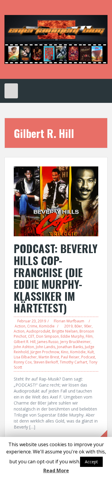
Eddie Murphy (72, 336)
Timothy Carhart (73, 362)
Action (20, 326)
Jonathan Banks (70, 346)
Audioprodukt (38, 331)
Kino (64, 351)
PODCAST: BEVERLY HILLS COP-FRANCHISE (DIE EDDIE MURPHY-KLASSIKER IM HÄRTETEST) (56, 277)
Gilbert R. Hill (25, 341)
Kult (91, 351)
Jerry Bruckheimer (75, 341)
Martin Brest (49, 357)
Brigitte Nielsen (65, 331)
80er (78, 326)
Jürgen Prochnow (44, 351)
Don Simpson (47, 336)
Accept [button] (91, 462)
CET (31, 336)
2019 (68, 326)
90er (88, 326)
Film (89, 336)
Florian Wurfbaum (69, 321)
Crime (32, 326)
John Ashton (24, 346)
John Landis (45, 346)
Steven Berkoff (45, 362)
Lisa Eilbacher (25, 357)
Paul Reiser (70, 357)
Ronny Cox (23, 362)
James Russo (48, 341)
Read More (56, 470)
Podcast (88, 357)
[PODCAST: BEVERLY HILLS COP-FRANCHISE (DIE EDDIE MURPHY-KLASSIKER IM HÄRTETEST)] (56, 201)
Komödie (47, 326)
